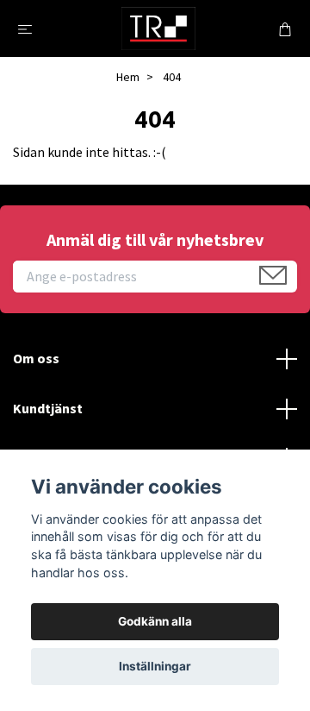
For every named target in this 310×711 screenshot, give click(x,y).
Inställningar (155, 666)
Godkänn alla (155, 621)
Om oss (36, 358)
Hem (128, 77)
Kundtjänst (48, 408)
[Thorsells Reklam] (158, 28)
